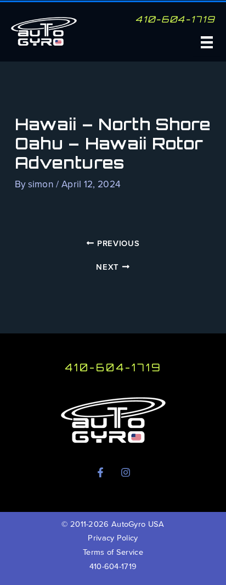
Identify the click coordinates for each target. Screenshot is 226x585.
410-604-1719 (113, 367)
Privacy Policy (113, 538)
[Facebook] (100, 472)
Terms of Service (113, 552)
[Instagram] (126, 472)
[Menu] (207, 42)
